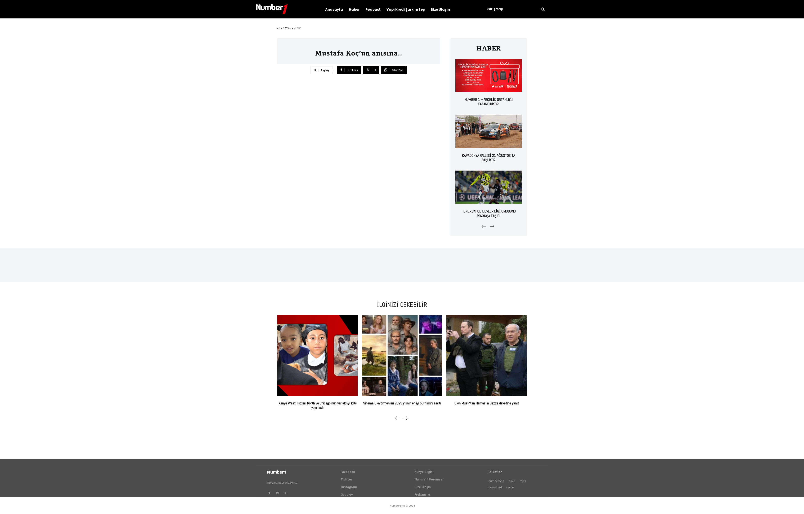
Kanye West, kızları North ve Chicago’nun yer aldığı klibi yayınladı (317, 405)
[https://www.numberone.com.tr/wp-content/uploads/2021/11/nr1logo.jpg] (272, 9)
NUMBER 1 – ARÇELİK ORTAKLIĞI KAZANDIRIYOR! (489, 101)
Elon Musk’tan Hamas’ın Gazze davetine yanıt (486, 403)
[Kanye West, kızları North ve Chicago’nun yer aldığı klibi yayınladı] (317, 355)
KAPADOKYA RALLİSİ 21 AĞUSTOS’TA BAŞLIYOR (488, 157)
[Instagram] (277, 493)
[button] (543, 9)
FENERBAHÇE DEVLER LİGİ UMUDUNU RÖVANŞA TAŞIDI (488, 213)
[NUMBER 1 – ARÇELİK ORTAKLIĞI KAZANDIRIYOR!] (488, 75)
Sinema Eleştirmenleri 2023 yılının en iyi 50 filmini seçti (402, 403)
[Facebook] (269, 493)
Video (298, 28)
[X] (285, 493)
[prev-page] (484, 226)
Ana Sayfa (284, 28)
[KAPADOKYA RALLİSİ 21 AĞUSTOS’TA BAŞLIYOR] (488, 131)
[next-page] (491, 226)
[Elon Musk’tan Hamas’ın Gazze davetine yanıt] (486, 355)
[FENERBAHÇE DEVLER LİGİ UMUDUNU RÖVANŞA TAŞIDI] (488, 187)
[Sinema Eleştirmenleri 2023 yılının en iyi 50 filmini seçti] (402, 355)
